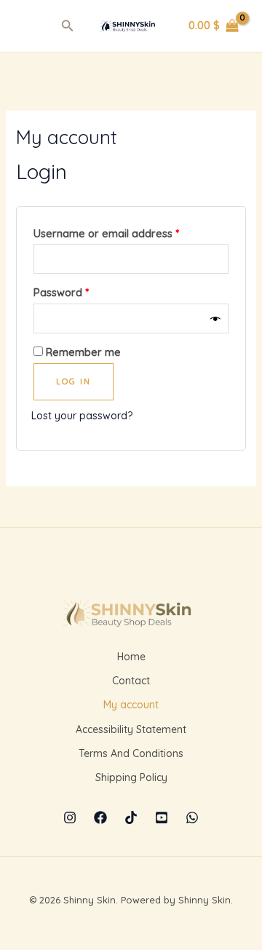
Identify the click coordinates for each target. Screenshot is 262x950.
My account (131, 704)
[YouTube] (161, 817)
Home (131, 656)
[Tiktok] (131, 817)
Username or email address (128, 231)
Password (83, 290)
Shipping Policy (131, 777)
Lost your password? (81, 415)
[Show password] (216, 318)
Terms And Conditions (131, 753)
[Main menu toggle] (32, 26)
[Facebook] (100, 817)
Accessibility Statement (131, 729)
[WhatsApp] (192, 817)
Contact (131, 680)
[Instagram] (69, 817)
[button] (67, 26)
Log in (73, 381)
